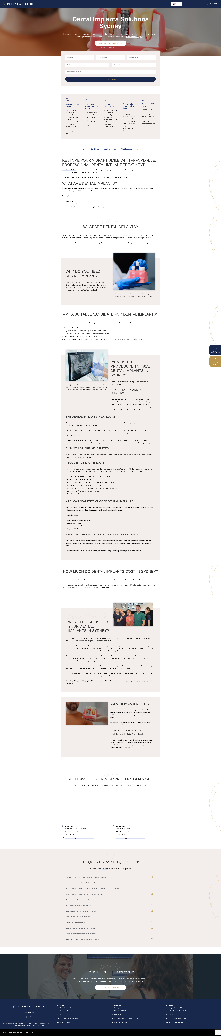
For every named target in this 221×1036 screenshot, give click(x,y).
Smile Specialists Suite (69, 170)
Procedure (106, 149)
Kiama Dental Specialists (176, 1022)
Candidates (95, 149)
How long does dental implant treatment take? (81, 928)
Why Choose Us (126, 149)
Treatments (108, 47)
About (85, 149)
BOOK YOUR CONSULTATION (110, 43)
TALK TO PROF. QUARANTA (110, 988)
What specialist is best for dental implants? (80, 883)
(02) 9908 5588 (213, 4)
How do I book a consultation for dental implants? (83, 939)
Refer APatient (215, 363)
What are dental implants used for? (78, 917)
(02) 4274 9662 (173, 1014)
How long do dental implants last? (77, 900)
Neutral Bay (99, 785)
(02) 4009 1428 (69, 834)
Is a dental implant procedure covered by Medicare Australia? (87, 877)
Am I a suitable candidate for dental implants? (81, 934)
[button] (110, 877)
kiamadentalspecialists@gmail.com (178, 1018)
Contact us (65, 177)
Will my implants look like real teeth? (78, 905)
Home (102, 47)
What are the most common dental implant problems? (84, 894)
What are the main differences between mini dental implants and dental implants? (94, 888)
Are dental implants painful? (75, 922)
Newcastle (108, 785)
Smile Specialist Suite (73, 638)
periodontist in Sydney (134, 37)
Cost (115, 149)
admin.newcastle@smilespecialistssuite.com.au (79, 838)
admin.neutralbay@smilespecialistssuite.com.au (130, 838)
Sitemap (33, 1032)
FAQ (137, 149)
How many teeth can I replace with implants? (81, 911)
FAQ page (105, 869)
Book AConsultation (215, 352)
